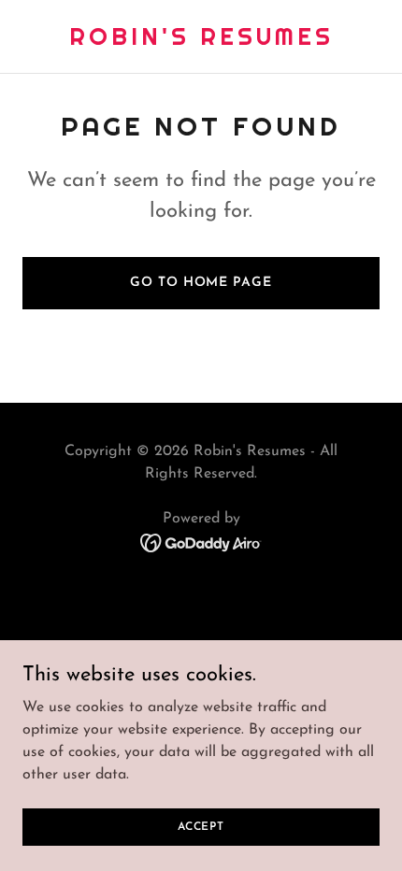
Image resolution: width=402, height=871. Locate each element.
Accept (201, 826)
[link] (201, 41)
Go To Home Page (200, 283)
